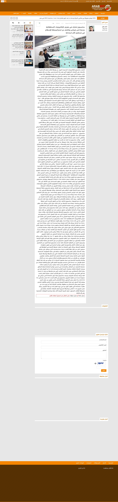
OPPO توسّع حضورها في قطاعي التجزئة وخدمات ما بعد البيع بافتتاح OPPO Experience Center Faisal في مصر (68, 18)
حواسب (79, 13)
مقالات (35, 13)
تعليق (103, 370)
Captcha (104, 360)
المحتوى (104, 350)
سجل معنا (81, 296)
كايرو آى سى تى (43, 13)
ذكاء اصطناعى (61, 13)
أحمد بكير (104, 27)
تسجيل (97, 1)
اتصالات (96, 13)
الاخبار (104, 463)
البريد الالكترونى (102, 345)
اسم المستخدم (102, 340)
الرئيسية (108, 1)
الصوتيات (88, 463)
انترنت (68, 13)
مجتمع (73, 13)
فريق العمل (16, 13)
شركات (90, 13)
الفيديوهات (97, 463)
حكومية (30, 13)
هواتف (85, 13)
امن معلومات (53, 13)
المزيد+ (24, 13)
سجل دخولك (73, 296)
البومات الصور (80, 463)
